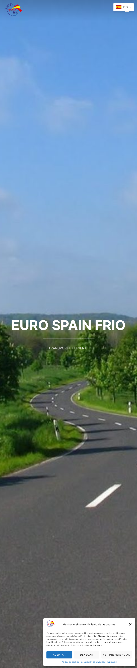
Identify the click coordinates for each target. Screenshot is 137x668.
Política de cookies (70, 662)
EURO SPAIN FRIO (68, 325)
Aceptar (59, 654)
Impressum (112, 662)
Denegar (86, 654)
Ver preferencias (116, 654)
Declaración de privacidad (93, 662)
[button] (130, 624)
